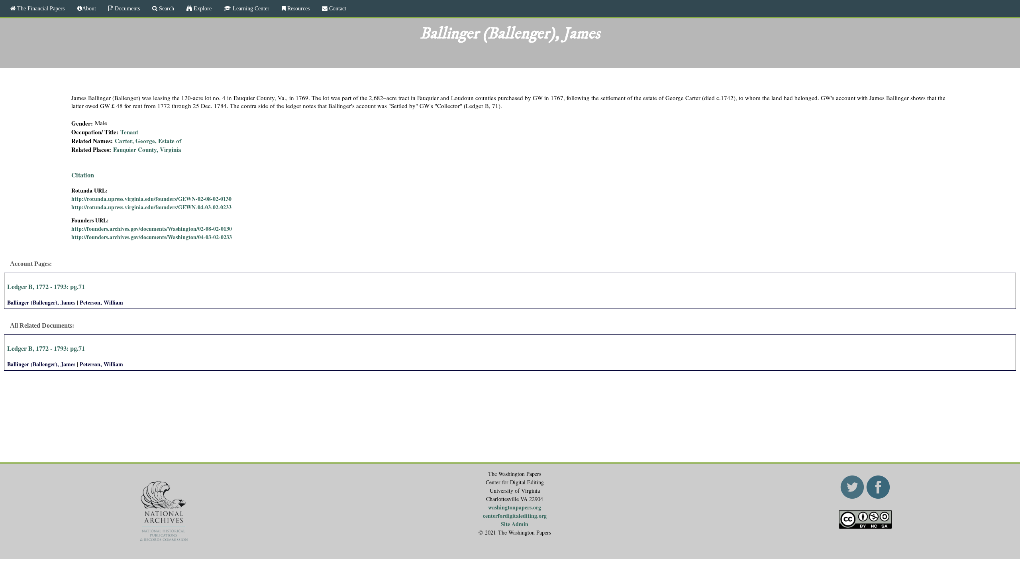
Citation (82, 175)
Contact (337, 8)
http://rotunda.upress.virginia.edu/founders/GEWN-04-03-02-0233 (151, 207)
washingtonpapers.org (514, 507)
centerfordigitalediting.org (515, 515)
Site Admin (514, 524)
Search (165, 8)
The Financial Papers (40, 8)
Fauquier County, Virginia (147, 149)
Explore (202, 8)
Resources (298, 8)
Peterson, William (101, 302)
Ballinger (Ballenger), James (41, 302)
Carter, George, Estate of (148, 140)
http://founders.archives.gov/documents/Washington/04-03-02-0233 (151, 237)
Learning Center (250, 8)
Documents (126, 8)
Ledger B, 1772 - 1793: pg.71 (46, 286)
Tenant (129, 132)
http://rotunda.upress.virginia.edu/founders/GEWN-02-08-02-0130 (151, 199)
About (89, 8)
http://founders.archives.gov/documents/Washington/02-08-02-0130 (151, 228)
